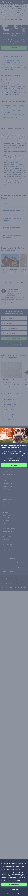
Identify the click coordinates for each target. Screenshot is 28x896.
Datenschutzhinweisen (15, 880)
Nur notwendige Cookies (14, 893)
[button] (26, 429)
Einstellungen (14, 889)
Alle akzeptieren (14, 884)
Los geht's (14, 465)
